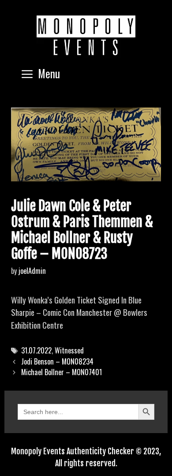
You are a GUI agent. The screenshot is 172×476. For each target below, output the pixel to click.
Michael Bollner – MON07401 (61, 372)
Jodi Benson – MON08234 (57, 361)
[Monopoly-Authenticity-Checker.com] (86, 35)
